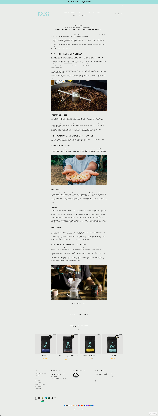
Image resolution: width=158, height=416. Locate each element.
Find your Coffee (68, 13)
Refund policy (38, 382)
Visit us (80, 13)
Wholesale (97, 13)
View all (79, 329)
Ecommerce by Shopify (80, 409)
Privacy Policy (38, 388)
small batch (83, 27)
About (88, 13)
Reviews (37, 375)
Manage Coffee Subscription (40, 373)
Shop (57, 13)
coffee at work (79, 15)
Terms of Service (38, 386)
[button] (79, 3)
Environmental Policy (39, 390)
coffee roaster (78, 27)
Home (75, 25)
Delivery (36, 377)
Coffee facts (67, 27)
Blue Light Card (38, 380)
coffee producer (72, 27)
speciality (87, 27)
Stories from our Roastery (40, 384)
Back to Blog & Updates (80, 314)
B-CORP (36, 378)
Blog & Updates (80, 25)
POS (74, 409)
